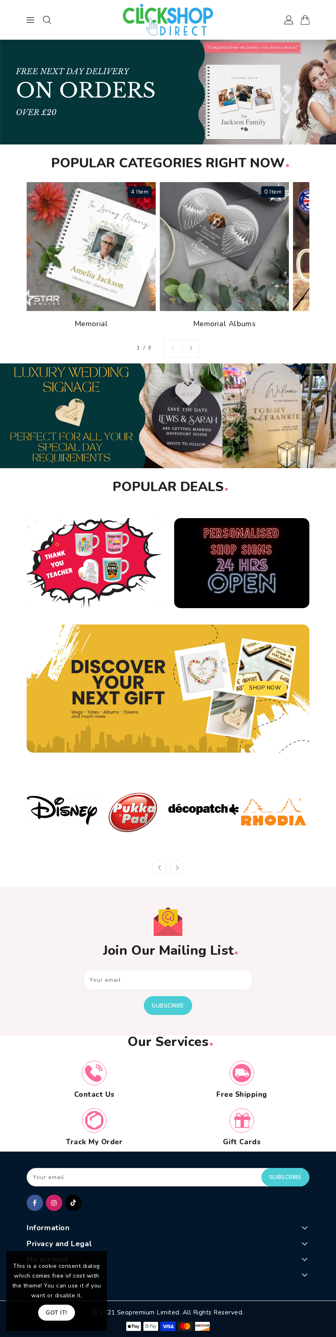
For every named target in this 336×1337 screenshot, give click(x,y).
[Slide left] (173, 348)
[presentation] (159, 867)
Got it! (56, 1313)
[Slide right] (191, 348)
